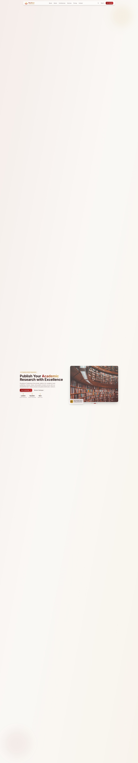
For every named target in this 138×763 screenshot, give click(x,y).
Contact (81, 3)
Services (69, 3)
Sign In (102, 3)
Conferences (62, 3)
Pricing (75, 3)
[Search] (98, 3)
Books (55, 3)
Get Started (109, 3)
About (50, 3)
